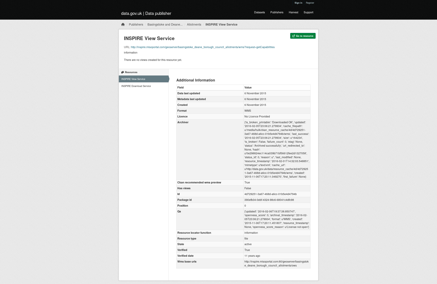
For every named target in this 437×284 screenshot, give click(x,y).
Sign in (298, 2)
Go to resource (304, 36)
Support (308, 12)
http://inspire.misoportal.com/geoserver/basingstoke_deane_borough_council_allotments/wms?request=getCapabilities (203, 47)
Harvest (293, 12)
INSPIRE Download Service (136, 86)
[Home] (123, 24)
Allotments (194, 24)
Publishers (276, 12)
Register (310, 2)
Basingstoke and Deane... (165, 24)
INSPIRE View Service (221, 24)
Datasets (259, 12)
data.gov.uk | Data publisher (146, 13)
